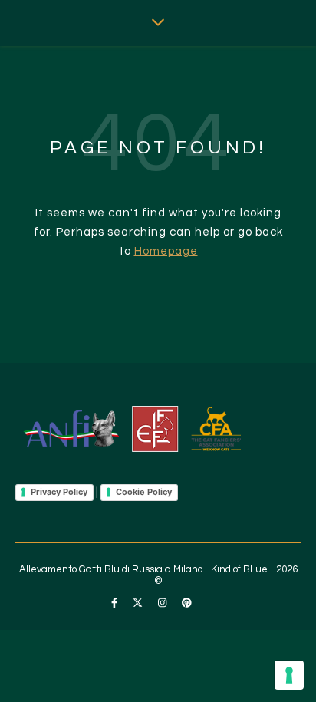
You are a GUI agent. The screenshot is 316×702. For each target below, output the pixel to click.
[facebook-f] (115, 603)
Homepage (166, 251)
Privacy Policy (59, 491)
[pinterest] (187, 603)
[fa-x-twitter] (139, 603)
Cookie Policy (144, 491)
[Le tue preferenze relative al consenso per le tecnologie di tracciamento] (289, 675)
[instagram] (163, 603)
